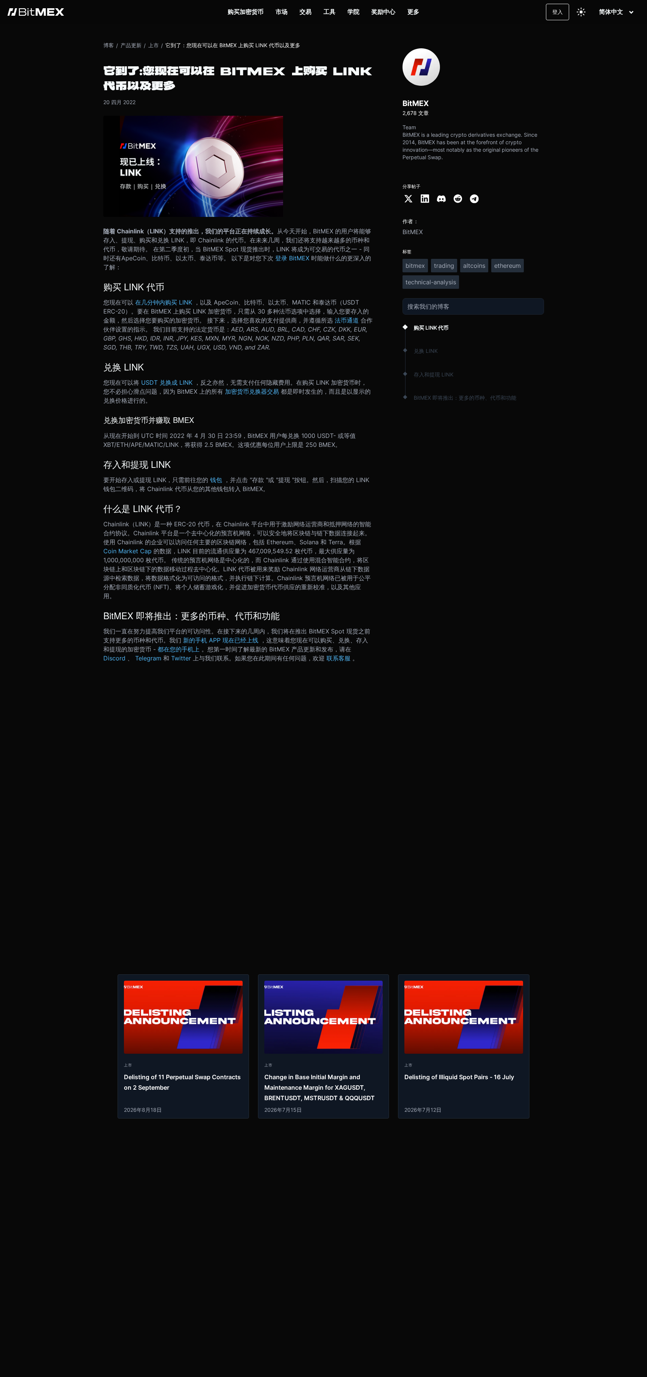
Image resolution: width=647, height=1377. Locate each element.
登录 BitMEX (292, 258)
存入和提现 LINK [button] (433, 374)
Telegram (148, 658)
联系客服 (338, 658)
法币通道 (347, 320)
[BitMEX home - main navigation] (35, 12)
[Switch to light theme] (581, 11)
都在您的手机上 (179, 649)
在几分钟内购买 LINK (163, 302)
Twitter (181, 658)
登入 (557, 12)
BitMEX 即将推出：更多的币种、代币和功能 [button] (465, 397)
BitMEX (413, 232)
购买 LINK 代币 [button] (431, 327)
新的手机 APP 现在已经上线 (220, 640)
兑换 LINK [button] (426, 351)
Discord (114, 658)
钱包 (216, 480)
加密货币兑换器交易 (252, 391)
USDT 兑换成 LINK (166, 382)
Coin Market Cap (127, 551)
